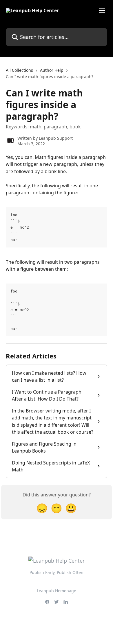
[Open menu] (102, 10)
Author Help (51, 70)
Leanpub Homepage (56, 590)
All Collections (19, 70)
